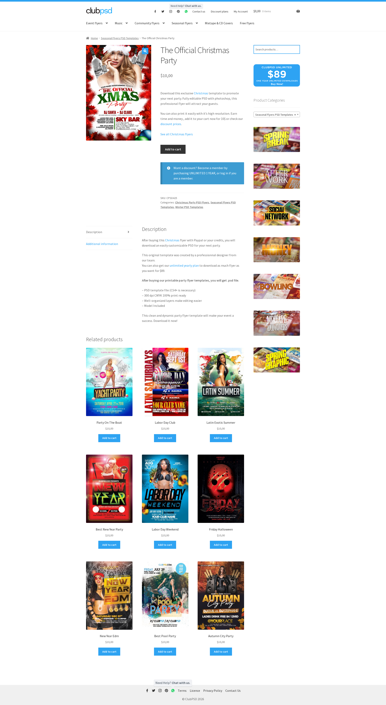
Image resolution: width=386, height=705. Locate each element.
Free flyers (247, 23)
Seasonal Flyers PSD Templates (120, 38)
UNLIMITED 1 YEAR (202, 173)
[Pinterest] (178, 11)
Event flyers (94, 23)
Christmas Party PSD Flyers (192, 202)
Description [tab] (94, 232)
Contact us (198, 11)
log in (224, 173)
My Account (241, 11)
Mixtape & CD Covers (219, 23)
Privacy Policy (212, 691)
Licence (195, 691)
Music (118, 23)
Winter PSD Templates (189, 207)
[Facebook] (155, 11)
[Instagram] (171, 11)
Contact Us (233, 691)
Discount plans (219, 11)
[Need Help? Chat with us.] (173, 690)
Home (94, 38)
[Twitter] (163, 11)
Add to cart (173, 149)
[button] (145, 51)
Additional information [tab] (102, 244)
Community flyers (147, 23)
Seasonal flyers (182, 23)
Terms (182, 691)
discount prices (170, 124)
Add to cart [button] (109, 438)
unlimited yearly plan (184, 265)
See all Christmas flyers (176, 134)
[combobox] (277, 114)
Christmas (201, 93)
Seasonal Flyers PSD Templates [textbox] (275, 114)
